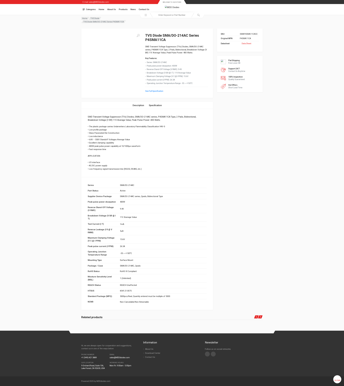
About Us (111, 9)
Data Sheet (246, 43)
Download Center (152, 353)
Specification (155, 105)
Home (101, 9)
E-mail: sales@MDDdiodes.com (96, 2)
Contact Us (144, 9)
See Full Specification (154, 91)
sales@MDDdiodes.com (120, 357)
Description (138, 105)
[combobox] (172, 15)
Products (123, 9)
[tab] (138, 105)
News (133, 9)
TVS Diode (94, 18)
